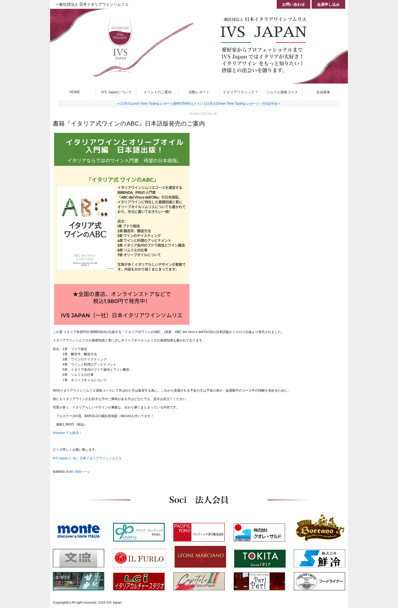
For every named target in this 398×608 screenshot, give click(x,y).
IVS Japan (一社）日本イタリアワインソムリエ (87, 458)
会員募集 (325, 92)
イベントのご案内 (157, 92)
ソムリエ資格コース (282, 92)
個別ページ (82, 471)
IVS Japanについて (116, 92)
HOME (75, 92)
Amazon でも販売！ (67, 433)
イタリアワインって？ (240, 92)
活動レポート (199, 92)
